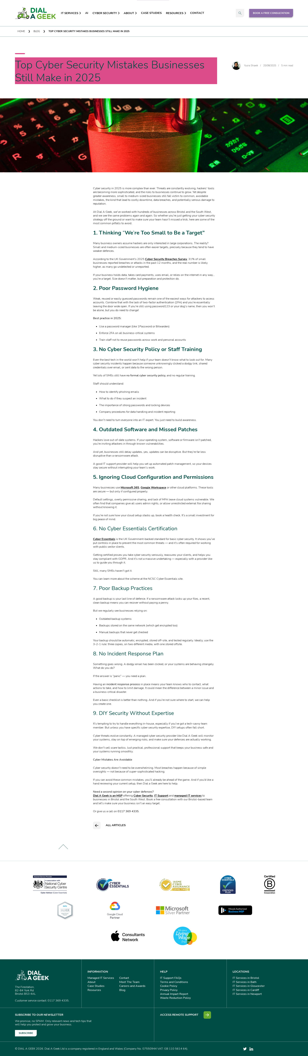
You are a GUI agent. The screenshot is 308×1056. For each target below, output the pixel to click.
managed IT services (188, 796)
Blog (37, 31)
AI (86, 13)
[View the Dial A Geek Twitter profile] (245, 1049)
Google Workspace (153, 488)
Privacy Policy (169, 990)
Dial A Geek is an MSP (107, 796)
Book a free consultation (271, 13)
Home (21, 31)
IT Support (161, 796)
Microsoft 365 (130, 488)
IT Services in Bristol (246, 978)
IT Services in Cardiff (246, 990)
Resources (174, 13)
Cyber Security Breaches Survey (166, 259)
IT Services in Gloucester (249, 986)
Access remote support (179, 1015)
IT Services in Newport (247, 994)
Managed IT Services (101, 978)
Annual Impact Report (174, 994)
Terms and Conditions (174, 982)
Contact (197, 13)
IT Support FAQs (170, 978)
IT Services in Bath (244, 982)
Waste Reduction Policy (175, 998)
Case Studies (151, 13)
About (129, 13)
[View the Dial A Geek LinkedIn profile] (251, 1049)
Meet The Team (129, 982)
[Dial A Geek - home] (35, 13)
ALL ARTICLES (116, 825)
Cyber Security (105, 13)
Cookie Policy (168, 986)
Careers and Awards (132, 986)
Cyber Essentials (104, 539)
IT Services (69, 13)
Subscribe (26, 1033)
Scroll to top (63, 846)
